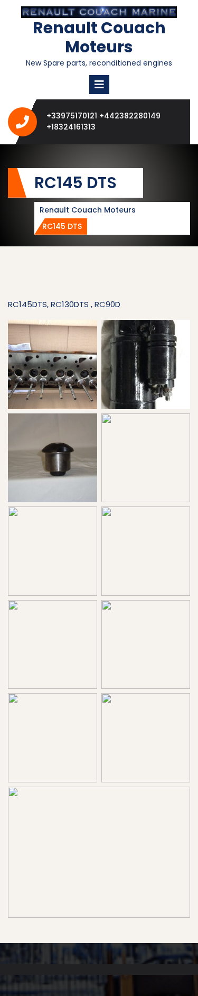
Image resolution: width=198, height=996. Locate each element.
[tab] (99, 84)
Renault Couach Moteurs (99, 37)
